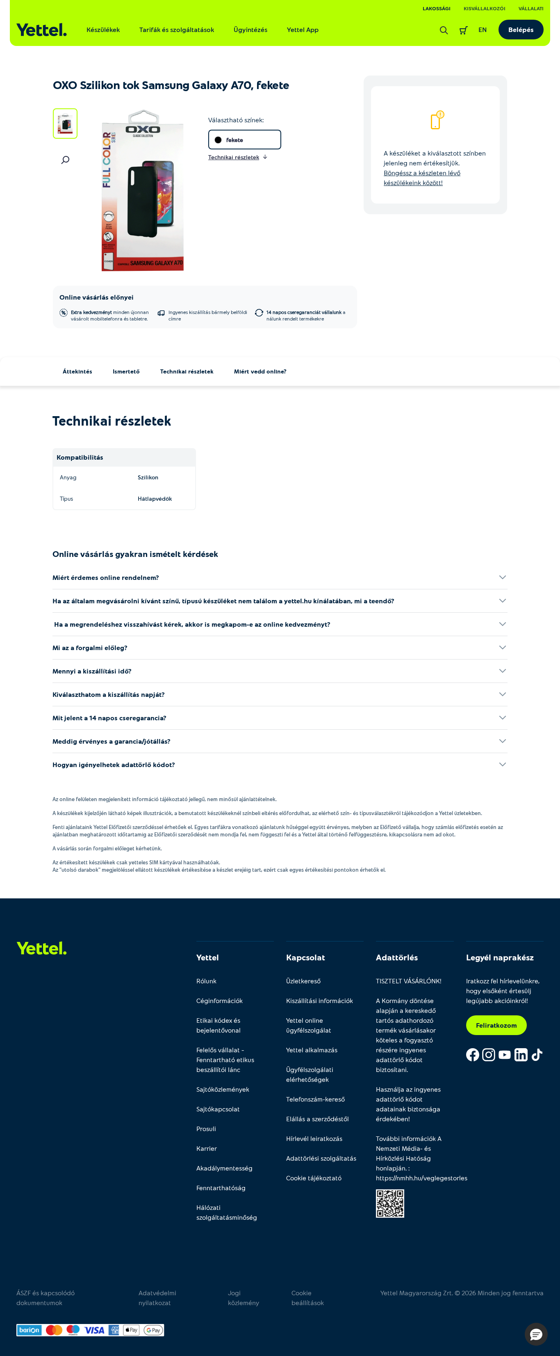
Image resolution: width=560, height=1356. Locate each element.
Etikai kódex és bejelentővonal (218, 1025)
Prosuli (206, 1128)
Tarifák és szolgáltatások (176, 29)
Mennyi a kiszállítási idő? (92, 671)
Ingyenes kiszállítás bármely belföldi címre (207, 315)
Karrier (206, 1148)
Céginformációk (219, 1000)
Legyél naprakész (500, 957)
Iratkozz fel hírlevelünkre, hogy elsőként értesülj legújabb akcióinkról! (503, 990)
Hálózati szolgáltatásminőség (226, 1212)
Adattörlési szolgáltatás (321, 1158)
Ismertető (126, 371)
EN (482, 29)
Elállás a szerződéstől (317, 1118)
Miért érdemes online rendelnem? (105, 577)
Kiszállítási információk (319, 1000)
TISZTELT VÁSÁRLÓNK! (409, 981)
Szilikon (148, 477)
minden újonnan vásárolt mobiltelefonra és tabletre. (110, 315)
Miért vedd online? (260, 371)
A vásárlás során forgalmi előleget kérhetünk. (107, 848)
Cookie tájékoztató (313, 1178)
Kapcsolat (305, 957)
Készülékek (103, 29)
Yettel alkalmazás (311, 1050)
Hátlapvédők (155, 498)
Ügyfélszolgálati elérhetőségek (309, 1074)
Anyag (68, 477)
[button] (536, 1334)
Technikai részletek (187, 371)
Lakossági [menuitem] (437, 8)
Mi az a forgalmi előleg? (89, 647)
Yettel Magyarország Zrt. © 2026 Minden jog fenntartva (462, 1292)
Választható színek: (236, 120)
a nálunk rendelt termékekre (306, 315)
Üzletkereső (303, 981)
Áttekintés (77, 371)
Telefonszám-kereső (315, 1099)
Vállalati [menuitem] (531, 8)
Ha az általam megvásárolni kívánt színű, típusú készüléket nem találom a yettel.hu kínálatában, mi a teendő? (223, 601)
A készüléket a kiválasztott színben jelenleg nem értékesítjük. (435, 167)
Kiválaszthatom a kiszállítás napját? (108, 694)
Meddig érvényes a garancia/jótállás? (111, 741)
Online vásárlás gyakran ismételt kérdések (135, 554)
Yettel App (303, 29)
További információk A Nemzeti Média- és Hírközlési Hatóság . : (414, 1158)
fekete (234, 139)
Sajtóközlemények (222, 1089)
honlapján (390, 1168)
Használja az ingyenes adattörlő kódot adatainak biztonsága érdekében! (408, 1103)
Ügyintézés (250, 29)
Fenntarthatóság (221, 1187)
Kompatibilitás (80, 457)
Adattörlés (397, 957)
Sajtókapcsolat (218, 1109)
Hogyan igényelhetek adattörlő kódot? (113, 764)
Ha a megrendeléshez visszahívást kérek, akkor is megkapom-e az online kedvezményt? (191, 624)
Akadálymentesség (224, 1168)
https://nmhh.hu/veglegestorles (421, 1178)
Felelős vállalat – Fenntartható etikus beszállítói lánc (225, 1059)
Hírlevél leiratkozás (314, 1138)
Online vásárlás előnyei (96, 297)
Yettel (207, 957)
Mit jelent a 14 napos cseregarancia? (109, 718)
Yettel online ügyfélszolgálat (308, 1025)
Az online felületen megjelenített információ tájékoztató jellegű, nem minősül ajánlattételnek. (164, 799)
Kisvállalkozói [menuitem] (484, 8)
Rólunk (206, 981)
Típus (66, 498)
